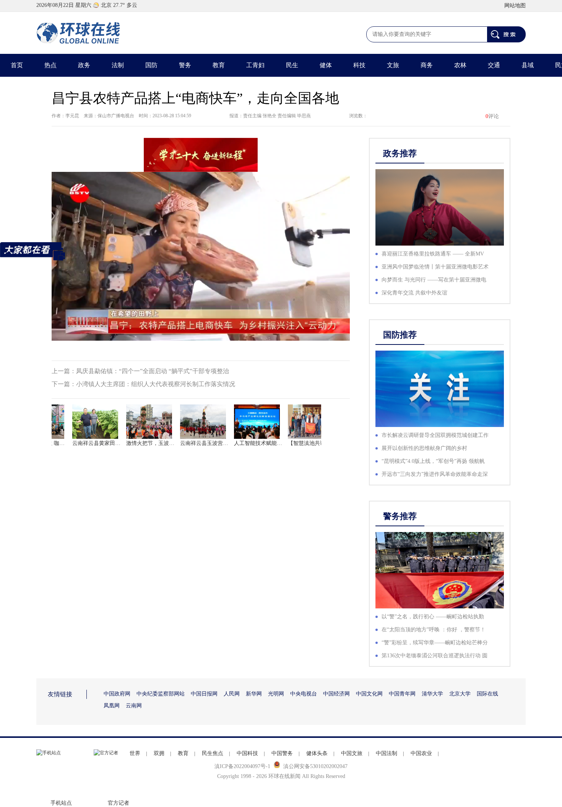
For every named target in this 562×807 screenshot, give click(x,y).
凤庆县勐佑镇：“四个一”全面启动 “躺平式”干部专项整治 (152, 371)
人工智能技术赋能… (247, 443)
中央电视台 (303, 694)
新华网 (254, 694)
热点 (50, 65)
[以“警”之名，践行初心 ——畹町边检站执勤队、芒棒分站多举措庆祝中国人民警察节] (439, 570)
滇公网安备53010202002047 (315, 766)
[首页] (78, 33)
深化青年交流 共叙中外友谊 (414, 293)
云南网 (134, 705)
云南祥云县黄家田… (86, 443)
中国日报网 (204, 694)
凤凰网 (112, 705)
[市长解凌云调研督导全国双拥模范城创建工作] (439, 389)
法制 (118, 65)
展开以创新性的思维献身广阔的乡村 (424, 448)
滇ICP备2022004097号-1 (242, 766)
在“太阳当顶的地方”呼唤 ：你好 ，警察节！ (434, 629)
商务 (427, 65)
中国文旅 (351, 753)
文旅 (393, 65)
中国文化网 (369, 694)
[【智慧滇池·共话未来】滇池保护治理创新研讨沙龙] (301, 421)
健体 (326, 65)
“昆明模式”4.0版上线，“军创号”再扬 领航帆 (433, 461)
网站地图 (515, 5)
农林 (460, 65)
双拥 (159, 753)
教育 (219, 65)
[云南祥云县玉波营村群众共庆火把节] (193, 421)
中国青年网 (402, 694)
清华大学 (432, 694)
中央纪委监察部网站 (160, 694)
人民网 (232, 694)
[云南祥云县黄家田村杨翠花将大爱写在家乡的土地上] (86, 421)
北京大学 (460, 694)
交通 (494, 65)
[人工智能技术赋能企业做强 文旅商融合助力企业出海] (247, 421)
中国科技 (247, 753)
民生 (292, 65)
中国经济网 (336, 694)
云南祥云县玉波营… (193, 443)
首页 (17, 65)
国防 (151, 65)
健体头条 (317, 753)
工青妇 (255, 65)
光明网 (276, 694)
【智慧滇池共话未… (301, 443)
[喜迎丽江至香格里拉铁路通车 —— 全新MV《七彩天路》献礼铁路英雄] (439, 207)
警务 (185, 65)
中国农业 (421, 753)
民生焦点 (212, 753)
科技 (359, 65)
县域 (527, 65)
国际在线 (487, 694)
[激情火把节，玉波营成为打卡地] (139, 421)
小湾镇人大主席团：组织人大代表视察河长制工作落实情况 (155, 384)
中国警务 (282, 753)
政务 (84, 65)
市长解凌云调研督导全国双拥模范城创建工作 (435, 435)
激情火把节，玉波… (139, 443)
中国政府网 (117, 694)
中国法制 (386, 753)
